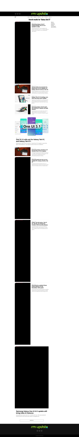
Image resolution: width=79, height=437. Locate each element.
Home (29, 17)
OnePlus (38, 17)
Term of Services (53, 26)
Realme (35, 17)
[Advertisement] (39, 6)
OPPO (42, 17)
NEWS (32, 17)
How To (50, 17)
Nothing (46, 17)
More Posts (31, 420)
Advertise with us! (53, 27)
